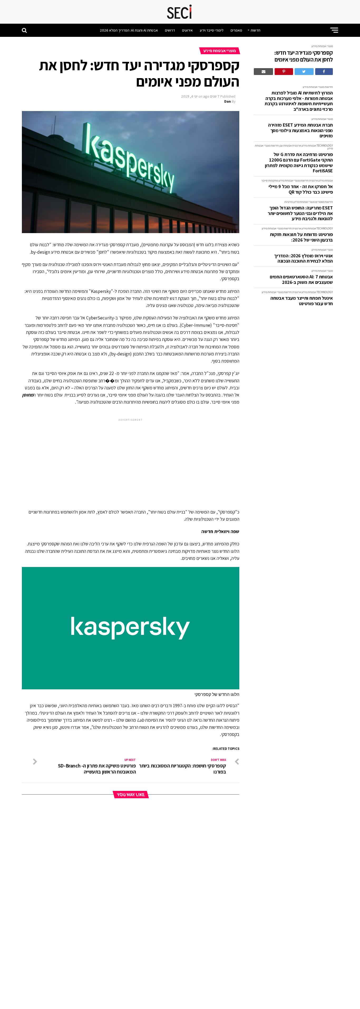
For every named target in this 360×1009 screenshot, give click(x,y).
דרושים (170, 30)
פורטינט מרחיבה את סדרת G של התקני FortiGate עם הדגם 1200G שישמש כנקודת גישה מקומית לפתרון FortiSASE (299, 163)
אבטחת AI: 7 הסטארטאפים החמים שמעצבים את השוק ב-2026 (301, 279)
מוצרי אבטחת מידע (322, 46)
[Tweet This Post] (304, 71)
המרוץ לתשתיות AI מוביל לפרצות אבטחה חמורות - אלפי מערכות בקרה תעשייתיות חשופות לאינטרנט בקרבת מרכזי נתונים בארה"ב (299, 101)
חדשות (255, 30)
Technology (325, 145)
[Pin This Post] (284, 71)
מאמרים (236, 30)
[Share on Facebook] (324, 71)
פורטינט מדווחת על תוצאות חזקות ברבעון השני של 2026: (301, 237)
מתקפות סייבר (269, 180)
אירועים (187, 30)
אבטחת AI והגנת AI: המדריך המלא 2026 (129, 30)
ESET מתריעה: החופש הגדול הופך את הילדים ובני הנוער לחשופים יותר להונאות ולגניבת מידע (300, 213)
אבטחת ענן (285, 145)
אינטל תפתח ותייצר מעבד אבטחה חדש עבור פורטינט (301, 300)
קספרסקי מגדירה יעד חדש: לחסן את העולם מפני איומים (303, 56)
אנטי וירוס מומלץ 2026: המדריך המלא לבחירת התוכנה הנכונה (303, 258)
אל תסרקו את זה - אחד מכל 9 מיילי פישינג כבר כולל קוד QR (301, 189)
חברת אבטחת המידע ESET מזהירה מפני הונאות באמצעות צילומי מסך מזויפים (300, 130)
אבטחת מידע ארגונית (304, 145)
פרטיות (288, 202)
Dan (227, 101)
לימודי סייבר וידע (211, 30)
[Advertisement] (130, 459)
